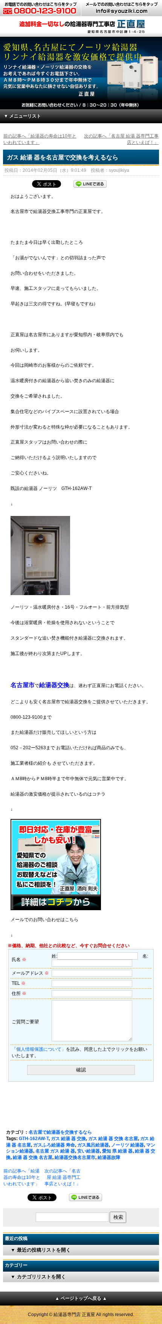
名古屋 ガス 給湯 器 (55, 1151)
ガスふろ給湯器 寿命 (54, 1145)
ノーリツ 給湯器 (127, 1145)
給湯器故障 (109, 1157)
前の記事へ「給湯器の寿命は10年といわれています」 (21, 1177)
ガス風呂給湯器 (93, 1145)
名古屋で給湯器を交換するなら (60, 1132)
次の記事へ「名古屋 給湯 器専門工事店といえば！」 (62, 1177)
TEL (19, 983)
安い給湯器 (88, 1151)
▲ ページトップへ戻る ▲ (81, 1298)
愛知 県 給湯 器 (117, 1151)
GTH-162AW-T (34, 1138)
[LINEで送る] (90, 183)
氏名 (19, 959)
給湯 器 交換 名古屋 (32, 1157)
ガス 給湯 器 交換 (68, 1138)
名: (145, 956)
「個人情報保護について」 (39, 1049)
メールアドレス (30, 973)
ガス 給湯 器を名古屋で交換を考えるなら (62, 157)
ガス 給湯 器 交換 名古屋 (113, 1138)
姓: (54, 956)
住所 (19, 993)
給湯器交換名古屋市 (75, 1157)
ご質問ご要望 (25, 1021)
